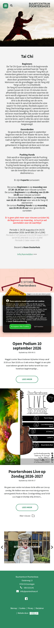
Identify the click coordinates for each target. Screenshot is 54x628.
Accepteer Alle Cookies (20, 326)
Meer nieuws (25, 515)
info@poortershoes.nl (29, 591)
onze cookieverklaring (17, 321)
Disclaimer (40, 608)
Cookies (22, 608)
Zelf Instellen (38, 327)
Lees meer (27, 379)
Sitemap (13, 608)
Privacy (30, 608)
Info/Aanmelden (25, 254)
